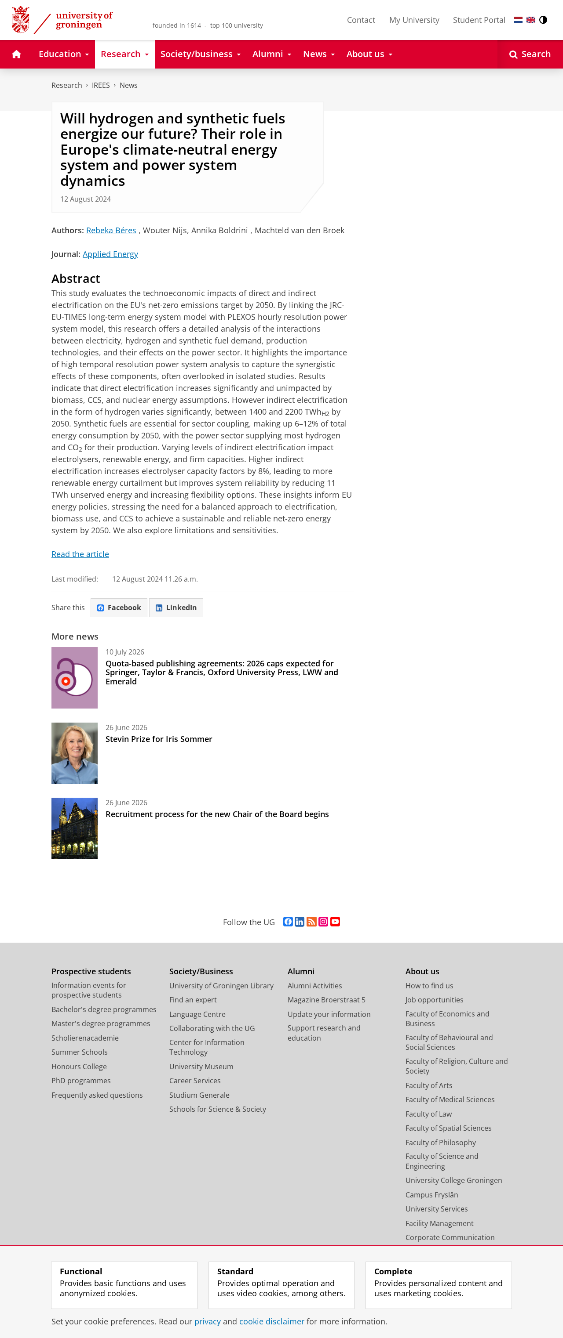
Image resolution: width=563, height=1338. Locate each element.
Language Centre (197, 1014)
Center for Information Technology (207, 1047)
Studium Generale (199, 1095)
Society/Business (201, 971)
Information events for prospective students (88, 990)
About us (422, 971)
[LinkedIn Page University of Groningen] (299, 922)
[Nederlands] (518, 20)
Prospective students (91, 971)
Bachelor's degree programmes (104, 1009)
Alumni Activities (315, 986)
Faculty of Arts (429, 1085)
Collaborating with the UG (212, 1028)
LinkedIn (181, 607)
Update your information (329, 1014)
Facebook (124, 607)
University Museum (201, 1066)
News (129, 85)
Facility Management (440, 1223)
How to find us (429, 986)
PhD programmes (81, 1080)
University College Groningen (454, 1180)
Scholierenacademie (85, 1038)
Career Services (195, 1080)
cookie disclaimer (271, 1321)
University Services (437, 1209)
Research (66, 85)
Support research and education (324, 1033)
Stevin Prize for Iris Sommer (159, 738)
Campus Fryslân (432, 1195)
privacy (207, 1321)
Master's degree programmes (100, 1023)
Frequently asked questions (97, 1095)
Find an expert (193, 1000)
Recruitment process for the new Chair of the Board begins (217, 814)
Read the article (80, 554)
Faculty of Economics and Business (448, 1019)
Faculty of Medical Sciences (450, 1099)
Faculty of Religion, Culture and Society (457, 1066)
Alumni (301, 971)
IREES (101, 85)
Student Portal (479, 19)
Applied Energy (110, 254)
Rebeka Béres (111, 230)
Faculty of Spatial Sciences (449, 1128)
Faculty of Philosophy (441, 1142)
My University (414, 19)
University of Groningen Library (221, 986)
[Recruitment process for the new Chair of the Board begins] (74, 828)
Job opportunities (435, 1000)
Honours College (79, 1066)
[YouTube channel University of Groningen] (335, 922)
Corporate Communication (450, 1237)
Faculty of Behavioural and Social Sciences (449, 1042)
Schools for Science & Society (217, 1109)
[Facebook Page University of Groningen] (288, 922)
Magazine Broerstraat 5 (327, 1000)
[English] (530, 20)
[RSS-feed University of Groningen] (312, 922)
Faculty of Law (429, 1114)
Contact (361, 19)
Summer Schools (79, 1052)
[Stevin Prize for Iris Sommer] (74, 753)
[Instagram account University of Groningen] (323, 922)
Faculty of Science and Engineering (442, 1161)
